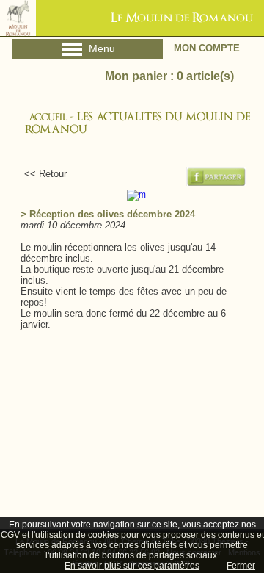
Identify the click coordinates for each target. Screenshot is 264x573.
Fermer (241, 566)
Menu (87, 51)
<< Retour (39, 173)
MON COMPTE (207, 48)
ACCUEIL (48, 117)
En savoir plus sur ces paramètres (132, 566)
